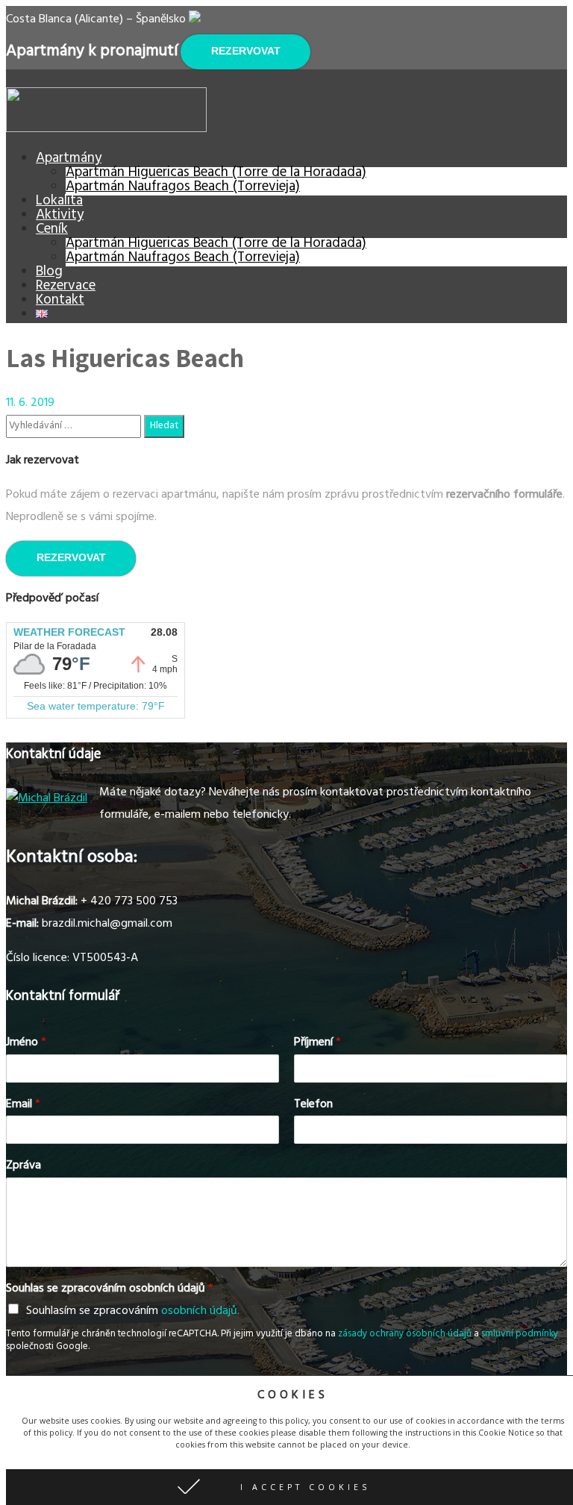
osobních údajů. (200, 1312)
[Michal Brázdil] (46, 799)
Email (23, 1105)
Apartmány (68, 159)
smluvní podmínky (519, 1335)
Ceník (52, 230)
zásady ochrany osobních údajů (405, 1335)
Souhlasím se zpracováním (132, 1312)
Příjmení (317, 1043)
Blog (49, 273)
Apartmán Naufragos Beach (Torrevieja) (183, 188)
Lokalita (59, 202)
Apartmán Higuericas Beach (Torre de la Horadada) (216, 173)
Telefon (313, 1105)
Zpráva (23, 1166)
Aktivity (60, 216)
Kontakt (60, 301)
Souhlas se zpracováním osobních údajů (109, 1290)
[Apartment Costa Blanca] (106, 130)
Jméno (26, 1043)
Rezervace (66, 287)
